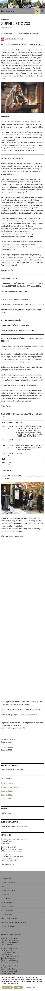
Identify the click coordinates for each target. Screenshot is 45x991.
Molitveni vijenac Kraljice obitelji (13, 922)
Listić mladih (5, 898)
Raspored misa (6, 878)
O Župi (3, 886)
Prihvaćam (7, 987)
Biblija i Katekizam (7, 906)
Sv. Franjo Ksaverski (8, 890)
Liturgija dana (6, 902)
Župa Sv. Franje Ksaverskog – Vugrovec (14, 839)
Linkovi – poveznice (8, 926)
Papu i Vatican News (21, 826)
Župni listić (5, 20)
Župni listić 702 (8, 741)
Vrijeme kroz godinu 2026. (10, 787)
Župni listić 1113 (7, 783)
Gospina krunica (7, 910)
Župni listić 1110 (7, 799)
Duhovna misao (6, 914)
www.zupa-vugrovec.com (13, 851)
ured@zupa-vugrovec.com (15, 849)
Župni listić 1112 (7, 791)
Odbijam (18, 987)
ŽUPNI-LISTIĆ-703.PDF (14, 39)
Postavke (28, 987)
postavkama (13, 983)
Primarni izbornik (42, 11)
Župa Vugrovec (7, 11)
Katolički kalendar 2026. (10, 918)
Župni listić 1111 (7, 795)
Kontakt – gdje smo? (8, 882)
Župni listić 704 (7, 748)
